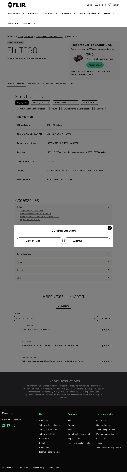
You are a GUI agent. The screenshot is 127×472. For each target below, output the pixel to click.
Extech (42, 443)
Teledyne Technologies (49, 425)
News (70, 421)
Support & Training (87, 14)
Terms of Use (53, 468)
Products (50, 14)
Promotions (13, 23)
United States (33, 241)
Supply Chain (74, 438)
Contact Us (101, 421)
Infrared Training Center (49, 452)
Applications (14, 14)
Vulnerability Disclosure (106, 430)
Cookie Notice (22, 468)
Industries (33, 14)
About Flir (43, 421)
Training (100, 443)
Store (70, 430)
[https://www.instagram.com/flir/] (13, 425)
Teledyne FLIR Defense (49, 430)
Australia (77, 241)
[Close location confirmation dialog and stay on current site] (110, 228)
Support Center (103, 425)
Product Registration (105, 434)
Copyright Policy (38, 468)
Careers (71, 425)
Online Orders (102, 438)
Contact (27, 23)
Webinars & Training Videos (108, 447)
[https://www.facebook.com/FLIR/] (8, 425)
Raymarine (44, 447)
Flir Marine (44, 438)
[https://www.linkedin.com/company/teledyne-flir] (3, 425)
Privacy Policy (7, 468)
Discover (66, 14)
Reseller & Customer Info (79, 443)
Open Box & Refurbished (79, 434)
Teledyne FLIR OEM (48, 434)
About (107, 14)
